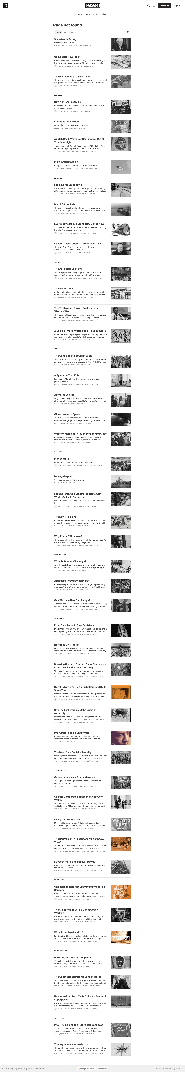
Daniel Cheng (88, 66)
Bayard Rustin (85, 526)
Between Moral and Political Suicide (74, 861)
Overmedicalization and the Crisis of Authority (75, 712)
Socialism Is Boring (65, 39)
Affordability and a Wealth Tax (71, 580)
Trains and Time (63, 288)
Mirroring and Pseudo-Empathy (72, 957)
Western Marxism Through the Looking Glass (80, 433)
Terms (30, 1069)
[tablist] (67, 32)
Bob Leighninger (93, 699)
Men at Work (61, 458)
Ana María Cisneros (90, 761)
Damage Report (63, 476)
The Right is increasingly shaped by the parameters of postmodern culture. (77, 781)
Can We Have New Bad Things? (72, 600)
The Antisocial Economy (68, 268)
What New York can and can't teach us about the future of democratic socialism (79, 106)
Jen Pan (78, 151)
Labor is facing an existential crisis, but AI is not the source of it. (80, 501)
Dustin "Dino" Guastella (87, 168)
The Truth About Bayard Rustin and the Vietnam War (76, 310)
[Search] (148, 5)
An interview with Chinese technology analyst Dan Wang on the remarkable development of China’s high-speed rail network (80, 61)
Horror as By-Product (66, 644)
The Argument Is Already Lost (71, 1044)
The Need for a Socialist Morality (73, 752)
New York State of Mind (67, 101)
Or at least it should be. (64, 42)
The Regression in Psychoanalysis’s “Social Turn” (79, 840)
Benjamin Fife (89, 654)
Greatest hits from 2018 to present (69, 480)
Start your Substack (87, 1069)
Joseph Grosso (85, 423)
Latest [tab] (58, 32)
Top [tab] (64, 32)
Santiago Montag (90, 922)
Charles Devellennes (91, 986)
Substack (159, 1069)
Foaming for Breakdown (68, 184)
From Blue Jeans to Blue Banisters (74, 625)
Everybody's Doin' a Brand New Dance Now (79, 223)
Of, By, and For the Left (67, 819)
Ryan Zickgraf (87, 86)
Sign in (177, 5)
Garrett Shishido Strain (93, 676)
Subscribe (164, 5)
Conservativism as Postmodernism (74, 777)
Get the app (102, 1069)
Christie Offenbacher (89, 851)
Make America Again (66, 161)
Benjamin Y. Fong (86, 46)
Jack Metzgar (83, 590)
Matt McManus (84, 443)
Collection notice (39, 1069)
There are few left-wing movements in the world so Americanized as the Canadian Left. (76, 248)
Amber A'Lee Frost (89, 233)
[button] (80, 14)
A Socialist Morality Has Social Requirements (80, 330)
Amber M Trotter (89, 722)
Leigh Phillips (84, 365)
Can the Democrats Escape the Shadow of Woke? (78, 798)
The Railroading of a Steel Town (72, 76)
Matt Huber (88, 828)
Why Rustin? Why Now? (68, 536)
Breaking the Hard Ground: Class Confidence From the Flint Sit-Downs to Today (80, 666)
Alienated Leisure (64, 394)
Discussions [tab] (73, 32)
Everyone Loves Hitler (67, 121)
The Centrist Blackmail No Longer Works (77, 976)
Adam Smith (83, 404)
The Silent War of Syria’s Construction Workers (76, 911)
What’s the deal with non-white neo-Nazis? (72, 125)
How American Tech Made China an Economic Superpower (80, 998)
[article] (92, 44)
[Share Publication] (154, 5)
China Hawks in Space (67, 414)
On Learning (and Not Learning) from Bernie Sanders (79, 888)
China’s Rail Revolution (67, 56)
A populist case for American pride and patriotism (75, 165)
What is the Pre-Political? (68, 932)
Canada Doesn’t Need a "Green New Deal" (78, 243)
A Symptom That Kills (66, 375)
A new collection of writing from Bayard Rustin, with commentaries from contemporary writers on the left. (77, 737)
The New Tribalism (65, 516)
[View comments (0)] (73, 69)
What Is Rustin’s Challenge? (70, 561)
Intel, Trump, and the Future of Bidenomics (78, 1024)
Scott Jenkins (84, 340)
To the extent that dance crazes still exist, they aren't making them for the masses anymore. (80, 228)
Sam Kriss (83, 128)
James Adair (86, 253)
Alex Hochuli (84, 213)
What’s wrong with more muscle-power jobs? (74, 462)
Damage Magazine (68, 46)
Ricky (104, 851)
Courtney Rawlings (87, 194)
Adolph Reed (91, 151)
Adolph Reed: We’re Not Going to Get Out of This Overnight (79, 141)
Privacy (24, 1069)
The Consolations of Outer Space (73, 355)
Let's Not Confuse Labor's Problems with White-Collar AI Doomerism (77, 495)
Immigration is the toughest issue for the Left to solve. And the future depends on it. (79, 866)
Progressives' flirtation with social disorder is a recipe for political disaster (78, 380)
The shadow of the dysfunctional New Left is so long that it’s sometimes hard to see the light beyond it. (80, 541)
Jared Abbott (87, 111)
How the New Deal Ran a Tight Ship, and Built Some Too (80, 689)
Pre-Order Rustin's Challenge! (71, 732)
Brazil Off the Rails (64, 204)
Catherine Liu (88, 966)
